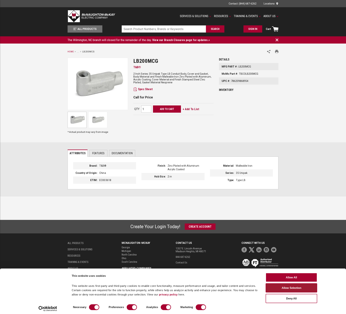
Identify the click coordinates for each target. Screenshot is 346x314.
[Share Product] (268, 51)
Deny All (291, 298)
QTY (136, 109)
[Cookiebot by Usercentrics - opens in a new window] (48, 308)
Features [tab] (98, 153)
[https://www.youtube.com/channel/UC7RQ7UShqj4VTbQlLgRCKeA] (274, 249)
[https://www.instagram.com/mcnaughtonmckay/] (267, 249)
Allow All (291, 277)
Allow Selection (291, 287)
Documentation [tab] (122, 153)
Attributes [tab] (78, 153)
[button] (195, 16)
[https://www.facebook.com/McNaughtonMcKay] (245, 249)
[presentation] (78, 153)
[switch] (132, 307)
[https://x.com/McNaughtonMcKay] (252, 249)
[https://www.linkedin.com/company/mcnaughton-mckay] (259, 249)
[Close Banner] (277, 40)
